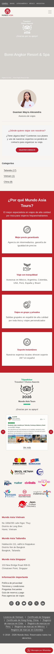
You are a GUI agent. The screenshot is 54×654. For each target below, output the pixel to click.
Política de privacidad (12, 583)
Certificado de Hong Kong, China (22, 620)
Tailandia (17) (10, 170)
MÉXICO (32, 3)
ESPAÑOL (5, 3)
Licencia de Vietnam (14, 617)
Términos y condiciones (13, 586)
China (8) (8, 182)
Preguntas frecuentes (12, 589)
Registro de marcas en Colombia (27, 630)
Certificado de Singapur (38, 617)
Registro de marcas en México (29, 626)
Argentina (40, 3)
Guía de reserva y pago (13, 592)
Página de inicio (6, 77)
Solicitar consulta (27, 150)
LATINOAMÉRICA (22, 3)
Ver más (27, 447)
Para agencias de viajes (13, 596)
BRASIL (12, 3)
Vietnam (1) (9, 176)
